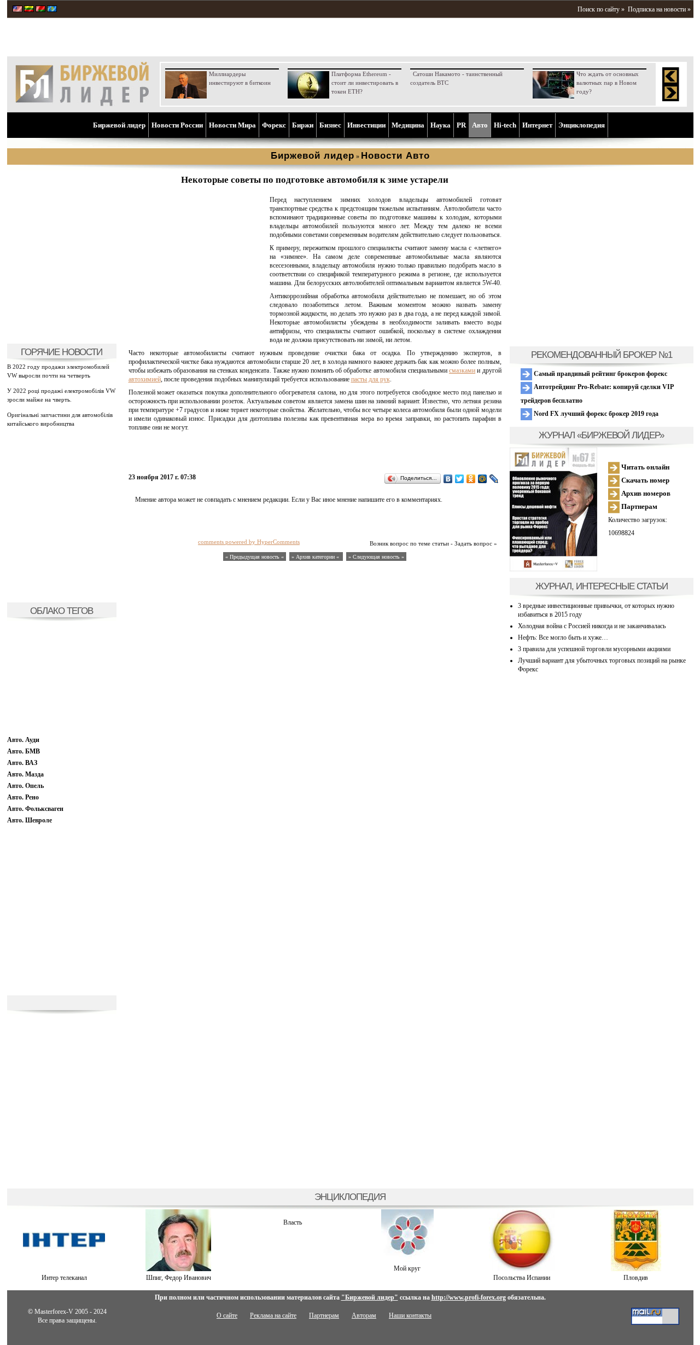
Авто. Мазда (25, 774)
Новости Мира (232, 125)
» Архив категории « (316, 557)
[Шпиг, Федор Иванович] (178, 1269)
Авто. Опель (25, 786)
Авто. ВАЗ (22, 763)
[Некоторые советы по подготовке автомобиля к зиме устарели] (197, 331)
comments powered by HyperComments (249, 541)
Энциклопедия (581, 125)
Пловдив (635, 1278)
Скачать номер (644, 480)
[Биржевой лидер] (82, 104)
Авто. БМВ (23, 751)
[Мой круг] (407, 1259)
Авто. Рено (23, 797)
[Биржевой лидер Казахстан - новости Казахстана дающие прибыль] (52, 10)
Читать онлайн (644, 467)
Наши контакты (410, 1315)
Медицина (408, 125)
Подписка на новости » (659, 9)
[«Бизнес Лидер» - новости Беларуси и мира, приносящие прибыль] (40, 10)
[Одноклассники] (471, 479)
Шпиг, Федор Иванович (178, 1278)
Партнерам (638, 506)
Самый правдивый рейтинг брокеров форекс (599, 374)
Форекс (274, 125)
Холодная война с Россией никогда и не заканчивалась (592, 626)
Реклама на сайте (273, 1315)
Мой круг (407, 1268)
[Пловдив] (636, 1269)
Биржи (302, 125)
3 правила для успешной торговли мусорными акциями (594, 649)
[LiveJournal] (494, 479)
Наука (440, 125)
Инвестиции (366, 125)
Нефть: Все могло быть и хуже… (563, 637)
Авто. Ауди (23, 740)
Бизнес (330, 125)
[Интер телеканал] (64, 1269)
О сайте (227, 1315)
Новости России (177, 125)
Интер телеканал (64, 1278)
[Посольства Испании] (522, 1269)
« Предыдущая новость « (254, 557)
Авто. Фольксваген (35, 809)
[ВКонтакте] (448, 479)
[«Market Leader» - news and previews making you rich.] (17, 10)
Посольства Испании (521, 1278)
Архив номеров (645, 493)
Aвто (480, 125)
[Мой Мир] (482, 479)
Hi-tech (505, 125)
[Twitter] (459, 479)
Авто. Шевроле (29, 820)
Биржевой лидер (119, 125)
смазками (462, 370)
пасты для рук (370, 379)
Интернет (537, 125)
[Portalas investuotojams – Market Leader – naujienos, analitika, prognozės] (29, 10)
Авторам (364, 1315)
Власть (292, 1222)
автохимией (145, 379)
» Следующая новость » (376, 557)
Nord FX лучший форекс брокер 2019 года (595, 414)
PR (461, 125)
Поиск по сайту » (601, 9)
